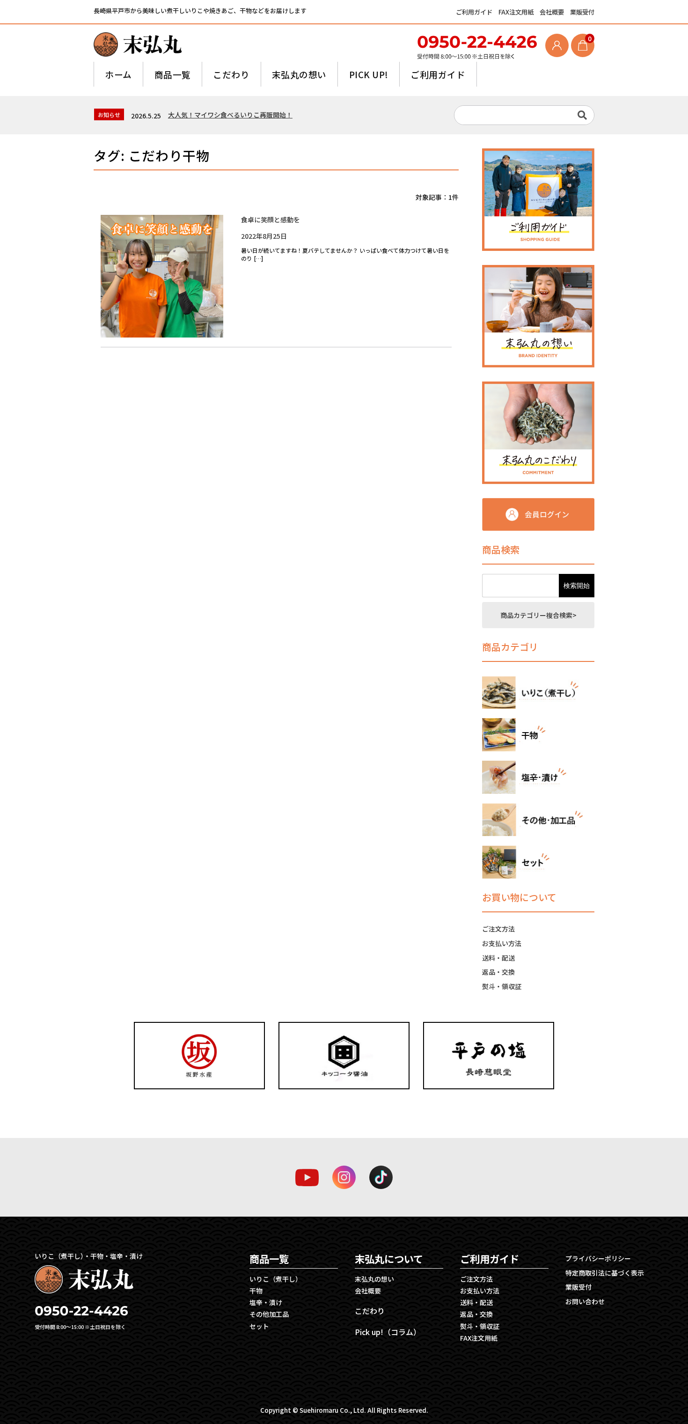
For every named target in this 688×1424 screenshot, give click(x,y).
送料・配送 (498, 957)
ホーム (118, 74)
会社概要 (552, 11)
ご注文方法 (498, 928)
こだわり (231, 74)
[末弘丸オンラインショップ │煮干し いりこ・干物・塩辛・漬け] (138, 44)
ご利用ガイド (475, 11)
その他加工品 (269, 1314)
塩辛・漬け (265, 1302)
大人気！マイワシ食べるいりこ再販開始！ (230, 114)
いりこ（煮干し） (275, 1279)
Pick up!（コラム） (388, 1331)
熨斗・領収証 (501, 986)
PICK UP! (368, 74)
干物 (256, 1290)
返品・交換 (498, 971)
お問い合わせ (585, 1301)
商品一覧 (172, 74)
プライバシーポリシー (598, 1258)
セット (259, 1326)
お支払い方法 (501, 943)
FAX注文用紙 (516, 11)
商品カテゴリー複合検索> (538, 615)
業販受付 (582, 11)
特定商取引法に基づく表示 (604, 1272)
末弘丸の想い (299, 74)
